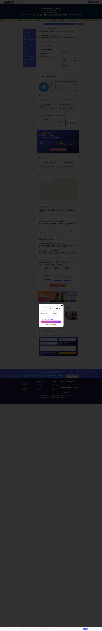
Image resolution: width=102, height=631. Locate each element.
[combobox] (42, 313)
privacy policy (45, 628)
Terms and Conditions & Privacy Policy (49, 317)
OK (85, 629)
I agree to (43, 317)
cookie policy (52, 628)
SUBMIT (51, 321)
